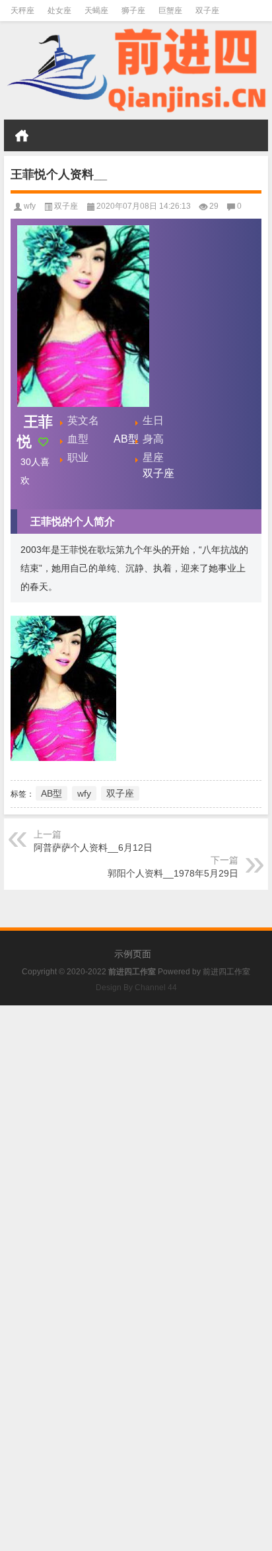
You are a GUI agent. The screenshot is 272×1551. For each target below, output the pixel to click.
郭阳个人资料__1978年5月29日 (173, 873)
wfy (30, 206)
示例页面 (132, 954)
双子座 (207, 10)
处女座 (59, 10)
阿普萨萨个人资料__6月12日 (93, 847)
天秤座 (22, 10)
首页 (22, 135)
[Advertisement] (136, 1141)
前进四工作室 (226, 971)
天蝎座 (96, 10)
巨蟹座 (170, 10)
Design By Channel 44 (136, 987)
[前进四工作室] (136, 71)
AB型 (51, 793)
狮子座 (133, 10)
